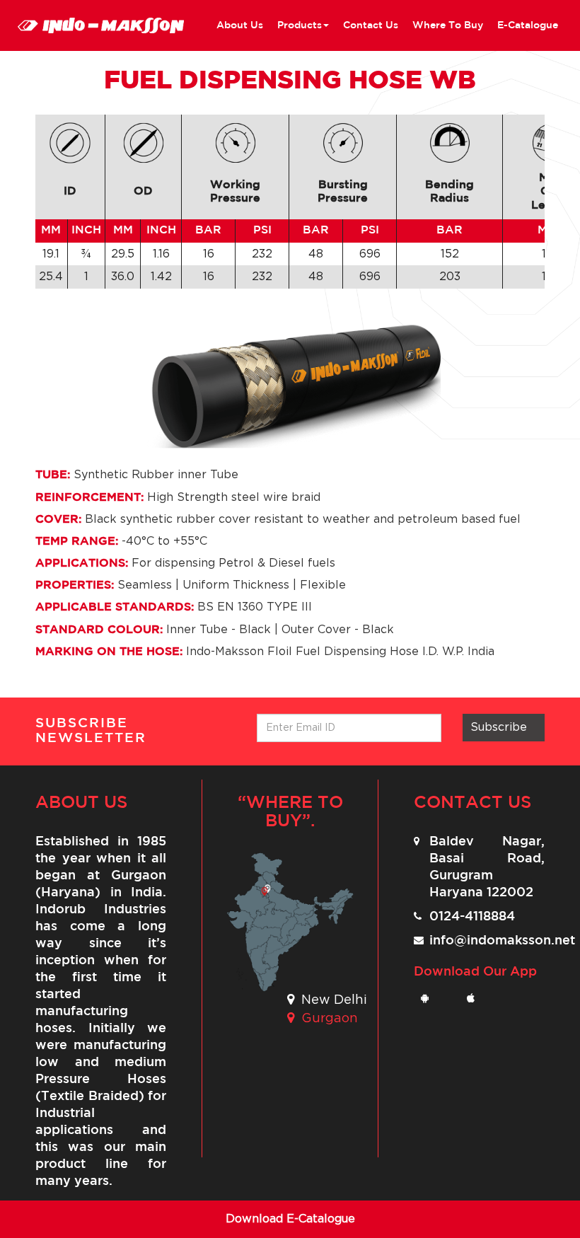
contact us (370, 25)
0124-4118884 (472, 916)
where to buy (447, 25)
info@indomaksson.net (502, 941)
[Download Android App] (430, 999)
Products (299, 25)
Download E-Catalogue (290, 1219)
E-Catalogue (527, 25)
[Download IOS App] (476, 999)
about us (239, 25)
